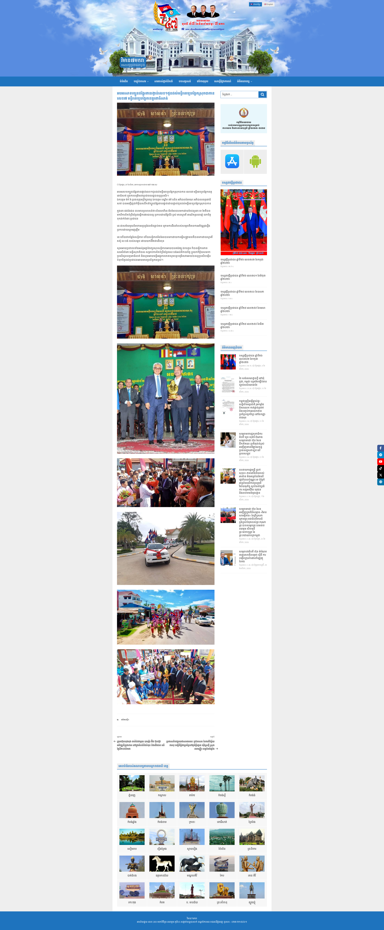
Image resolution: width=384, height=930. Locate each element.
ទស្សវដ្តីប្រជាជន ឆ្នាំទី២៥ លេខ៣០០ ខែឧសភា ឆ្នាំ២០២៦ (242, 293)
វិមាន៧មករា (132, 60)
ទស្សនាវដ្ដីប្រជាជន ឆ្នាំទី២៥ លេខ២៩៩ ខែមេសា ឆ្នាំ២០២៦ (242, 309)
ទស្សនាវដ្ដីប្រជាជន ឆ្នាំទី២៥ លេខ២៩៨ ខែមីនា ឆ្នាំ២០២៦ (242, 326)
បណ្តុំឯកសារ (140, 81)
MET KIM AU (152, 184)
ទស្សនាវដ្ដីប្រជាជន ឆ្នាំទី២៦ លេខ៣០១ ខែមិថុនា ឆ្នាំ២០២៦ (243, 277)
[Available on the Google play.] (255, 162)
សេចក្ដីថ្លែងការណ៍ (222, 81)
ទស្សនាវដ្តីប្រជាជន (232, 182)
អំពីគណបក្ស (243, 81)
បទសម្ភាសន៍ (185, 81)
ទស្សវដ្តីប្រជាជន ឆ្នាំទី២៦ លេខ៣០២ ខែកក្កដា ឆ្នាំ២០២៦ (241, 261)
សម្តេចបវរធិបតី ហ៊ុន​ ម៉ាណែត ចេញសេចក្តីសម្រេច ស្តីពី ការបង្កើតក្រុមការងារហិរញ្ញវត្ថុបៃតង (253, 556)
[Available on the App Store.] (232, 162)
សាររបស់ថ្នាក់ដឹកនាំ (163, 81)
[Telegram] (380, 455)
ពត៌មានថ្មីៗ (125, 719)
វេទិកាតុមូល (202, 81)
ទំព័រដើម (124, 81)
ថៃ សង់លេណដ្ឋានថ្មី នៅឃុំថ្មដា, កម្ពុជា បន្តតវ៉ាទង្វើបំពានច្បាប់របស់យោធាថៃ (253, 382)
